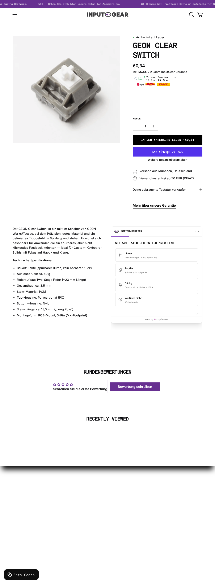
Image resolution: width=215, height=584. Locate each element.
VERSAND (70, 489)
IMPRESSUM (72, 509)
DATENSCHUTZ (74, 502)
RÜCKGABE (71, 516)
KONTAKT (110, 489)
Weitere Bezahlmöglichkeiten (167, 159)
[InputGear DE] (107, 14)
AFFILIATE (110, 515)
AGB (65, 523)
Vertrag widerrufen (117, 534)
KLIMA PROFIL (73, 495)
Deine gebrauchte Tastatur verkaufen (159, 189)
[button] (191, 14)
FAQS (106, 508)
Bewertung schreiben (135, 387)
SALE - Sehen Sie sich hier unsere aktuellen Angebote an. (83, 4)
